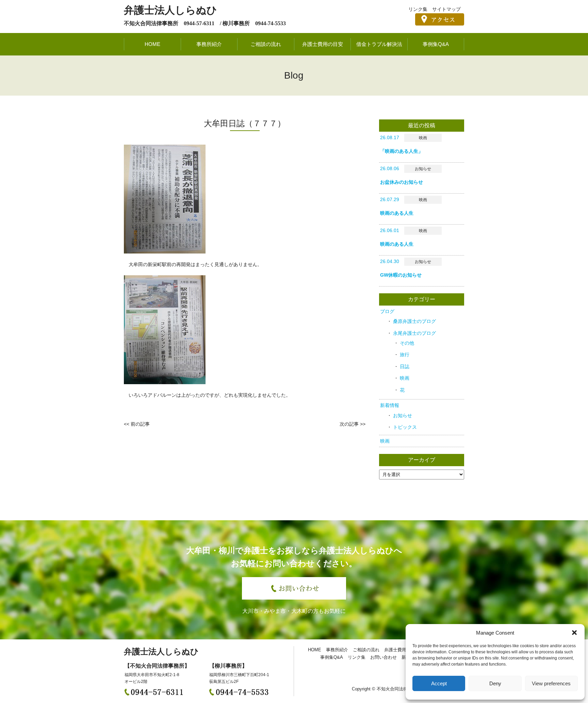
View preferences (551, 683)
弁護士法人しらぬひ (170, 10)
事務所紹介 (209, 44)
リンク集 (417, 9)
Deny (495, 683)
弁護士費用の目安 (322, 44)
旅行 (404, 354)
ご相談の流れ (265, 44)
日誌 (404, 366)
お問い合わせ (383, 657)
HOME (152, 44)
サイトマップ (446, 9)
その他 (407, 343)
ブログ (387, 311)
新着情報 (389, 405)
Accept (439, 683)
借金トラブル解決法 (379, 44)
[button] (574, 632)
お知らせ (402, 415)
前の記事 (140, 424)
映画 (404, 378)
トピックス (405, 427)
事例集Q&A (436, 44)
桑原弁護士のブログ (414, 321)
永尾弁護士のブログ (414, 333)
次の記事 (349, 424)
